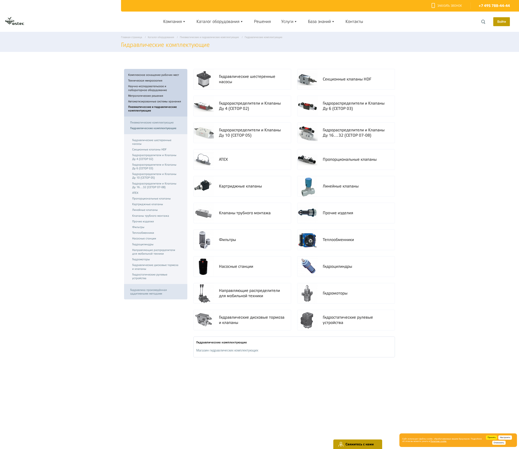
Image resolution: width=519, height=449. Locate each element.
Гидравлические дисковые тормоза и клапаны (251, 320)
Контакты (354, 21)
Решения (262, 21)
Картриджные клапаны (240, 186)
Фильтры (227, 239)
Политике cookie (438, 441)
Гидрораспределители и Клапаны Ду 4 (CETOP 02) (250, 106)
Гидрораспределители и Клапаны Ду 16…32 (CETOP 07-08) (354, 133)
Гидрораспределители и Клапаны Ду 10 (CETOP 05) (250, 133)
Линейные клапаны (341, 186)
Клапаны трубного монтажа (245, 213)
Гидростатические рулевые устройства (348, 320)
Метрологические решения (145, 95)
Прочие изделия (338, 213)
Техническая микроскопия (145, 80)
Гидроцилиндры (337, 266)
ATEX (223, 159)
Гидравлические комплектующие (153, 128)
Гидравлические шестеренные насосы (247, 79)
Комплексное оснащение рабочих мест (153, 74)
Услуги (287, 21)
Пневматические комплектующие (152, 122)
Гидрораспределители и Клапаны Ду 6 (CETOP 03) (354, 106)
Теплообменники (338, 239)
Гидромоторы (335, 293)
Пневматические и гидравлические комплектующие (152, 108)
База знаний (319, 21)
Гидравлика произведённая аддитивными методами (148, 291)
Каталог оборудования (217, 21)
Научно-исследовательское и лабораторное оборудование (147, 88)
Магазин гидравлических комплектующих (227, 350)
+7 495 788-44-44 (494, 6)
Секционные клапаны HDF (347, 79)
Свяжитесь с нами (359, 444)
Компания (172, 21)
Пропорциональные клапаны (350, 159)
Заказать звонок (449, 6)
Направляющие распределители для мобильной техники (249, 293)
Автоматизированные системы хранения (154, 101)
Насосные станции (236, 266)
